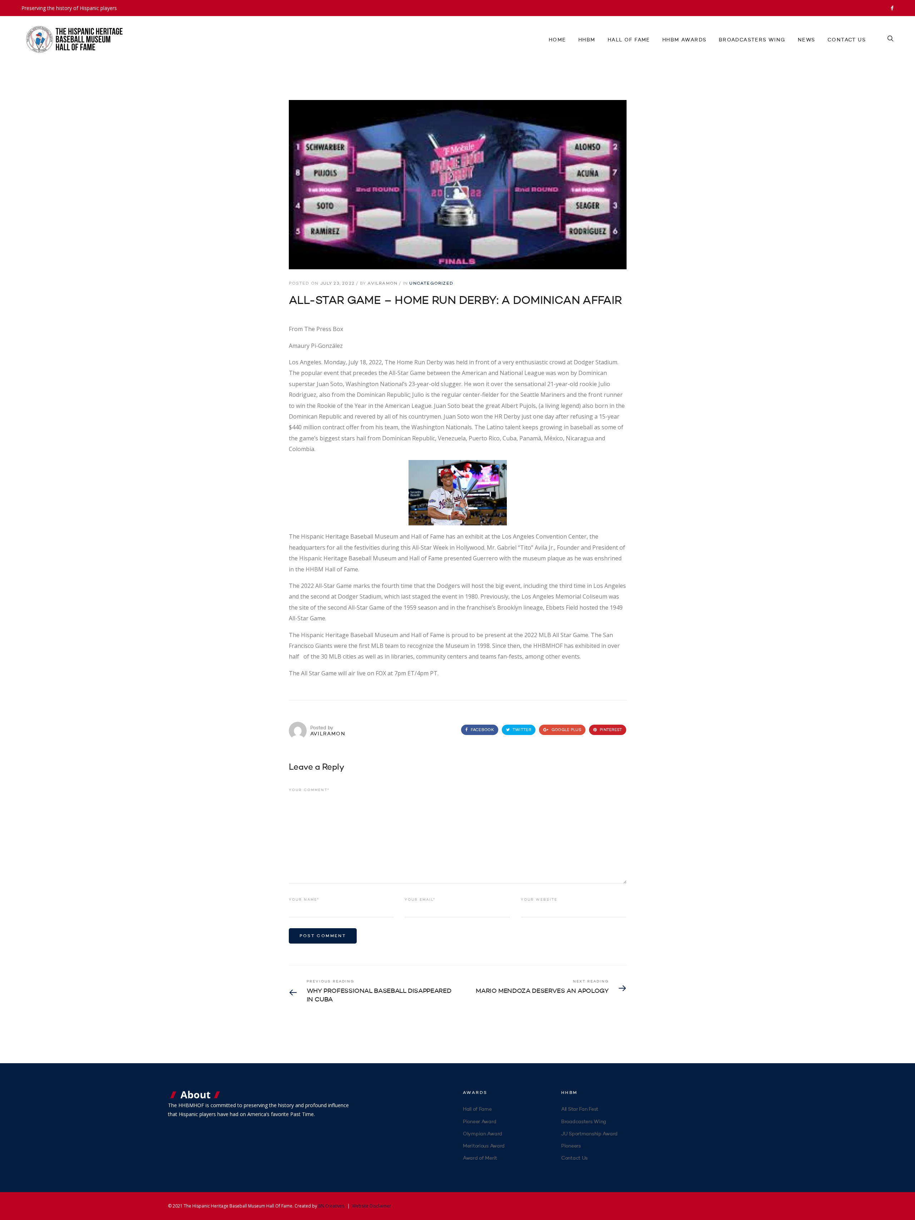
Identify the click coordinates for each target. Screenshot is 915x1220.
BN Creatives (331, 1206)
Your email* (420, 899)
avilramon (382, 283)
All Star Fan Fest (579, 1109)
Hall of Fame (629, 40)
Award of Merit (480, 1158)
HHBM (586, 40)
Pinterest (610, 730)
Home (557, 40)
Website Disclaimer (371, 1206)
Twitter (521, 730)
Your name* (304, 899)
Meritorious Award (484, 1146)
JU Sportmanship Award (589, 1133)
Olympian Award (482, 1133)
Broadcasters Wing (752, 40)
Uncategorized (431, 283)
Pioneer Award (479, 1121)
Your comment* (309, 790)
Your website (539, 899)
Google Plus (565, 730)
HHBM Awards (684, 40)
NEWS (806, 40)
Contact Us (846, 40)
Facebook (481, 730)
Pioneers (571, 1146)
